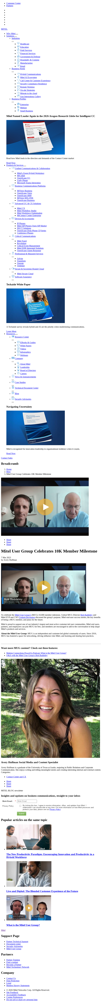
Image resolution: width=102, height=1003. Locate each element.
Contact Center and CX (16, 777)
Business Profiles (19, 99)
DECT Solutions (24, 228)
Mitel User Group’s (23, 615)
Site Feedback (12, 992)
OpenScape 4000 (24, 195)
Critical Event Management (28, 246)
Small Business (26, 111)
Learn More (11, 331)
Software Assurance (23, 277)
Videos (23, 349)
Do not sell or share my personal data (21, 999)
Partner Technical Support (17, 941)
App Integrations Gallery (30, 96)
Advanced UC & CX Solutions (28, 203)
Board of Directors (28, 370)
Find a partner (12, 962)
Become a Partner (13, 965)
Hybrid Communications (30, 74)
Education (24, 47)
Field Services (26, 50)
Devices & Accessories (24, 219)
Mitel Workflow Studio (26, 211)
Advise (20, 258)
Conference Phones (25, 233)
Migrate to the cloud (28, 93)
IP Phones (21, 223)
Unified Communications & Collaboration (32, 168)
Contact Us (11, 978)
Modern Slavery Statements (17, 985)
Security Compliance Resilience (33, 84)
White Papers (25, 346)
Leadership (24, 367)
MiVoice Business (24, 191)
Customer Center (13, 3)
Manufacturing (26, 63)
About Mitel (25, 364)
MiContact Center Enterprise (29, 215)
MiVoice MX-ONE (25, 198)
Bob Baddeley (86, 615)
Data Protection (12, 981)
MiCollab (21, 175)
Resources (11, 334)
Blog (17, 393)
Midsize (23, 108)
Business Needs (18, 69)
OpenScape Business (26, 200)
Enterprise (24, 104)
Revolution (21, 243)
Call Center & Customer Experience (35, 80)
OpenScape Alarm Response (29, 250)
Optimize (21, 266)
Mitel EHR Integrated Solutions (30, 248)
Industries (16, 38)
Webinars (24, 355)
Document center (13, 944)
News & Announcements (25, 377)
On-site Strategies (27, 90)
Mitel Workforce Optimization (29, 213)
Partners (9, 6)
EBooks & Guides (28, 342)
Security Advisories (23, 399)
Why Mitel (11, 33)
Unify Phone (22, 180)
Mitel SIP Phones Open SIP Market (32, 226)
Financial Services (27, 53)
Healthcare (24, 44)
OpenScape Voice (24, 193)
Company (19, 358)
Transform (21, 261)
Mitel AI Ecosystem (28, 77)
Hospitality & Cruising (29, 60)
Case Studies (20, 382)
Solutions (10, 36)
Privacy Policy (8, 806)
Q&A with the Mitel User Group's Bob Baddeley (27, 655)
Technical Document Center (26, 388)
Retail (22, 66)
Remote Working (27, 87)
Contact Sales (6, 458)
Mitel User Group (13, 949)
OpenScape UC (23, 178)
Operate (20, 263)
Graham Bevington (27, 617)
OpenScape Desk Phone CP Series (31, 230)
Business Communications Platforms (30, 186)
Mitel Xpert (22, 241)
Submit (21, 814)
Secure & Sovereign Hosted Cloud (29, 269)
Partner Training (13, 960)
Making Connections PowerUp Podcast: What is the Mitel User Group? (36, 653)
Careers (23, 373)
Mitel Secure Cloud (25, 274)
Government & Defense (30, 57)
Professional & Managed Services (29, 254)
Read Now (11, 163)
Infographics (25, 352)
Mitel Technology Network (17, 967)
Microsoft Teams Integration (29, 183)
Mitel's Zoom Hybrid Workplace (30, 173)
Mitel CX (21, 208)
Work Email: (9, 801)
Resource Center (22, 337)
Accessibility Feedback (16, 995)
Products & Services (15, 165)
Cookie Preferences (14, 997)
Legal (8, 983)
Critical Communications (25, 236)
